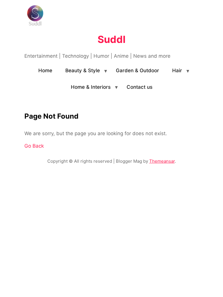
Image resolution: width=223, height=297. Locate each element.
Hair (177, 70)
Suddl (111, 39)
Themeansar (162, 161)
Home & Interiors (91, 87)
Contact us (139, 87)
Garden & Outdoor (137, 70)
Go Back (34, 146)
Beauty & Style (82, 70)
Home (45, 70)
